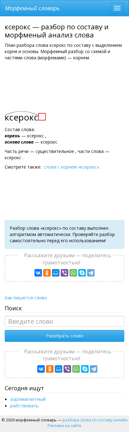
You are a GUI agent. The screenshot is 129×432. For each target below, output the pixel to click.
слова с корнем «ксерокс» (71, 167)
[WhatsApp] (73, 273)
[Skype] (82, 273)
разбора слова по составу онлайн (95, 420)
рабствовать (24, 405)
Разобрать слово (64, 336)
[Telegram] (91, 273)
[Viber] (64, 273)
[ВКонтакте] (38, 273)
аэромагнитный (28, 399)
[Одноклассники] (47, 273)
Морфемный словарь (32, 8)
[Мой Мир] (55, 273)
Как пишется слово (26, 297)
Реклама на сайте (64, 425)
